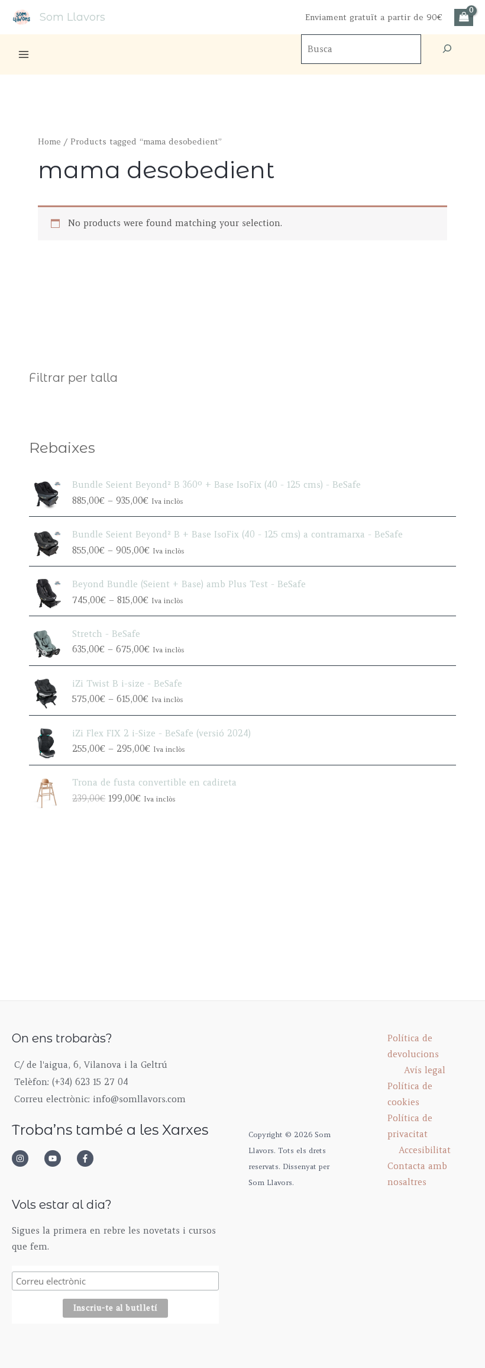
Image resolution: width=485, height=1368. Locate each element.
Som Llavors (72, 17)
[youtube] (59, 1158)
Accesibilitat (425, 1150)
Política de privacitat (409, 1126)
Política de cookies (409, 1094)
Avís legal (424, 1070)
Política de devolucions (413, 1046)
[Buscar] (447, 48)
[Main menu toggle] (23, 54)
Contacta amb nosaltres (417, 1174)
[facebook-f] (89, 1158)
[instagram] (26, 1158)
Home (49, 142)
